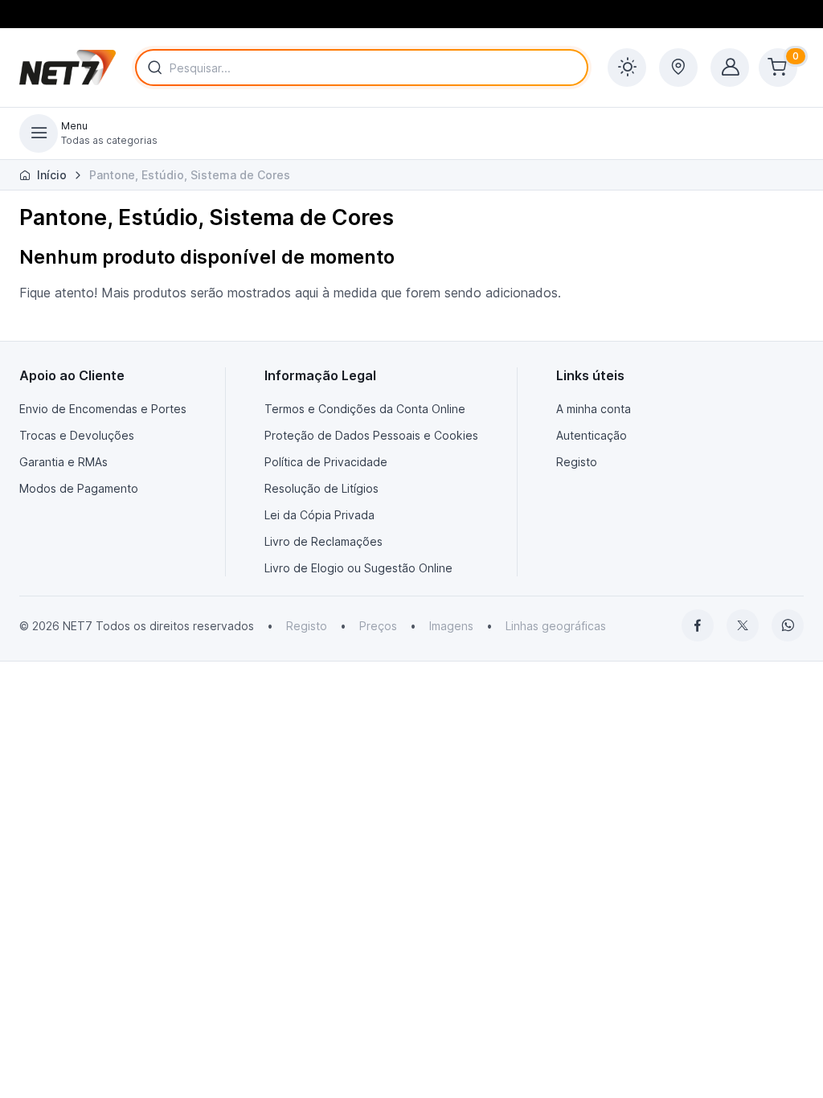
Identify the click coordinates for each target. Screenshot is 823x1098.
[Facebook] (698, 625)
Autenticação (591, 435)
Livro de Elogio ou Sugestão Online (358, 568)
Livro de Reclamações (323, 541)
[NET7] (67, 67)
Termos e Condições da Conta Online (364, 409)
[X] (743, 625)
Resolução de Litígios (321, 488)
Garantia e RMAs (63, 462)
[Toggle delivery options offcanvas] (678, 67)
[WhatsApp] (788, 625)
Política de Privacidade (325, 462)
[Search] (152, 67)
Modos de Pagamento (78, 488)
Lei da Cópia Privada (319, 515)
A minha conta (593, 409)
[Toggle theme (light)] (627, 67)
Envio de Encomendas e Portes (102, 409)
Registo (576, 462)
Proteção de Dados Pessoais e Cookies (371, 435)
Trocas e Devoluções (76, 435)
